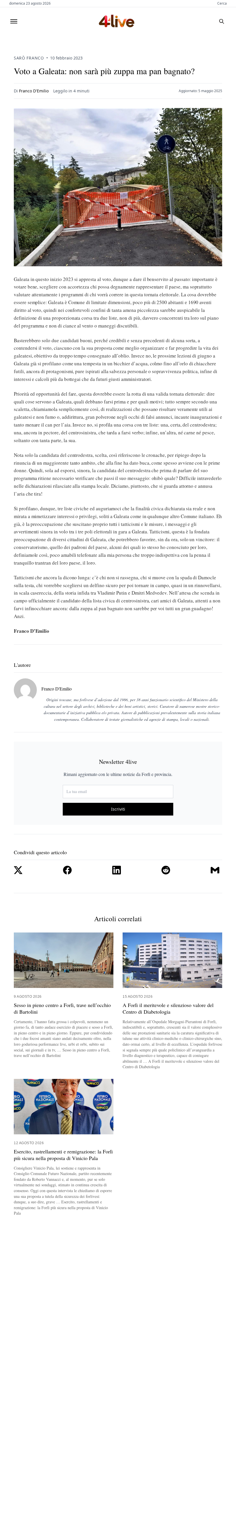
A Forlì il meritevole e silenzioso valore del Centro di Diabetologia (168, 1008)
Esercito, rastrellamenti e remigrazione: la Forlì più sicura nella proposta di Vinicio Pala (63, 1154)
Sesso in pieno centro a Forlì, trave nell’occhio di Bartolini (62, 1008)
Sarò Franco (29, 58)
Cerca (222, 3)
